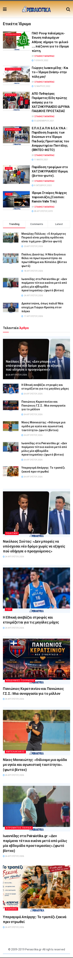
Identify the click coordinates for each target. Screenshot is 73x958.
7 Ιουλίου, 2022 (40, 60)
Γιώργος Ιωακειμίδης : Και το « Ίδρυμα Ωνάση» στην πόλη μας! (50, 72)
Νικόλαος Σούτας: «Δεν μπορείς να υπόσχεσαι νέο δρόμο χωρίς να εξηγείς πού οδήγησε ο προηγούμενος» (33, 366)
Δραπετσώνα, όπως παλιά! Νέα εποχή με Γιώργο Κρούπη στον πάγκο (42, 307)
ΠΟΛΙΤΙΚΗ (12, 533)
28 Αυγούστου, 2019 (43, 211)
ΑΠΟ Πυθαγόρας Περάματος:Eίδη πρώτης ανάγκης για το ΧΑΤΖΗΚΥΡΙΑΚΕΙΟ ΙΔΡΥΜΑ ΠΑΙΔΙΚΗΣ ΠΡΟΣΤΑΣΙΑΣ (50, 102)
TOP (8, 609)
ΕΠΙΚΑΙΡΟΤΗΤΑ (13, 34)
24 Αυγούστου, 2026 (17, 375)
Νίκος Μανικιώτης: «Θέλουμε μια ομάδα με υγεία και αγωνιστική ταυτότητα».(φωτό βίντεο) (43, 426)
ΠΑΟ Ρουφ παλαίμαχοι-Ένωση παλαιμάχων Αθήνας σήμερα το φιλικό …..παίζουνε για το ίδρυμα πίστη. (50, 42)
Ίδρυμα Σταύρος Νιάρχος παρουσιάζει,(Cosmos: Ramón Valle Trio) (49, 197)
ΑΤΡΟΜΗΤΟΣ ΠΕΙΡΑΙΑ (19, 828)
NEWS (8, 168)
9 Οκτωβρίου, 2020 (42, 185)
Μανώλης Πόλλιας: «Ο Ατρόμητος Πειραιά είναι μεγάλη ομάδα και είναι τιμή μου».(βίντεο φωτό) (43, 237)
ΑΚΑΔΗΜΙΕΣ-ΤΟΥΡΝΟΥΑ (20, 680)
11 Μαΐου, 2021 (40, 160)
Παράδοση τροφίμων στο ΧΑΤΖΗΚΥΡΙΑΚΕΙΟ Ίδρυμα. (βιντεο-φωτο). (50, 171)
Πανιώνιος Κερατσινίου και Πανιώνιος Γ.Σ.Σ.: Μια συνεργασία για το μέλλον (43, 405)
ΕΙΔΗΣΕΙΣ (11, 909)
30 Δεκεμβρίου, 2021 (43, 121)
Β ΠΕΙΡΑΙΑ (10, 95)
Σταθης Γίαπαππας (44, 56)
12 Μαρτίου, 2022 (41, 86)
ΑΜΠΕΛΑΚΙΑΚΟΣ (15, 751)
